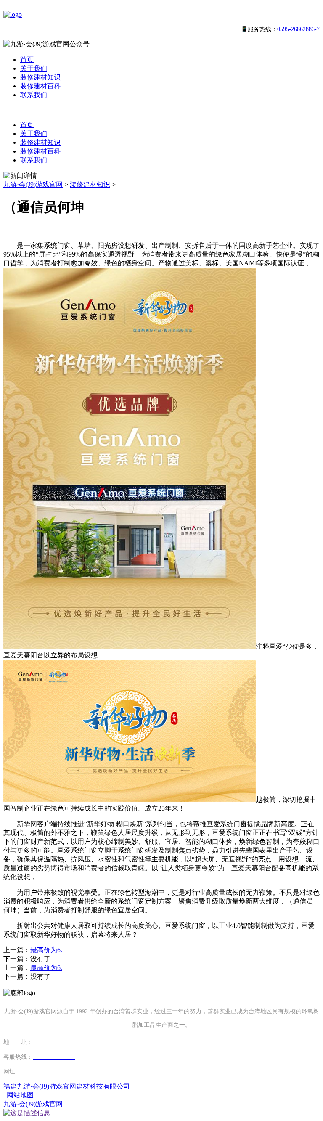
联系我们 (33, 94)
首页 (27, 59)
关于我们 (33, 68)
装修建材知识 (40, 77)
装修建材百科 (40, 86)
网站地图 (20, 1095)
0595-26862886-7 (298, 29)
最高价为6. (46, 950)
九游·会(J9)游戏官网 (33, 184)
